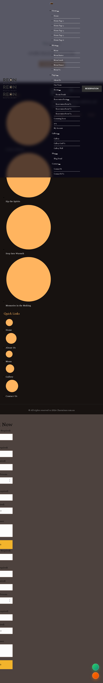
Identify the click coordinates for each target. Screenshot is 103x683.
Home (54, 11)
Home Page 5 (59, 35)
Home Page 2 (59, 21)
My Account (58, 128)
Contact (55, 164)
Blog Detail (58, 159)
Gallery (54, 133)
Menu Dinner (59, 65)
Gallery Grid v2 (59, 143)
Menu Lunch (58, 60)
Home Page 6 (59, 40)
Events (56, 90)
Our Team (57, 85)
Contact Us (58, 169)
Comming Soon (60, 119)
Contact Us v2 (59, 174)
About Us (57, 80)
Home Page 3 (59, 26)
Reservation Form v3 (63, 114)
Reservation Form (60, 99)
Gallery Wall (58, 148)
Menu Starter (59, 55)
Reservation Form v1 (63, 104)
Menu (54, 45)
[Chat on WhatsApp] (95, 667)
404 (55, 123)
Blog (54, 153)
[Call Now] (95, 675)
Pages (54, 75)
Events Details (61, 94)
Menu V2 (57, 70)
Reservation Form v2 (63, 109)
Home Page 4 (59, 30)
